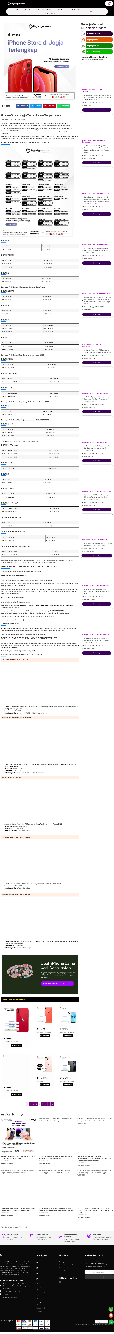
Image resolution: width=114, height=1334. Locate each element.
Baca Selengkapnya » (7, 1163)
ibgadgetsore (93, 40)
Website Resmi (93, 34)
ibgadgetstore (93, 46)
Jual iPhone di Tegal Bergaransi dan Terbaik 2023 (26, 355)
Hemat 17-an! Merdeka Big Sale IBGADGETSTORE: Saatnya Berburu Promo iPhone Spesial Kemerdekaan (94, 1158)
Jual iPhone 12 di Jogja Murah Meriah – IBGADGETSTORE (29, 420)
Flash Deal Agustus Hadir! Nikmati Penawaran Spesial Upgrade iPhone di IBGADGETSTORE (56, 1209)
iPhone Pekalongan (24, 830)
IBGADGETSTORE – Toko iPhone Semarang (32, 713)
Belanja (27, 9)
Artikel (60, 9)
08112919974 (17, 771)
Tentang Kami (75, 9)
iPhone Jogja (23, 1227)
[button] (91, 11)
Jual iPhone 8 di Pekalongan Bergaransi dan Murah (27, 287)
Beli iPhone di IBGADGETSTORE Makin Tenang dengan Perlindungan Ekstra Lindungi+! (18, 1209)
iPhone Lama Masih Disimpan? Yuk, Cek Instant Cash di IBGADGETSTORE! (18, 1157)
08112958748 (17, 886)
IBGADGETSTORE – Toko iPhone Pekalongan (24, 441)
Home (16, 9)
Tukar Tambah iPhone (43, 9)
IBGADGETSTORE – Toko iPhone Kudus (31, 773)
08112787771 (17, 711)
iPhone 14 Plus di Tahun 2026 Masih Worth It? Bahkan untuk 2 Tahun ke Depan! (56, 1157)
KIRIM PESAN (98, 1277)
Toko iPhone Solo (24, 888)
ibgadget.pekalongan (19, 826)
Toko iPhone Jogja (24, 948)
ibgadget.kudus (17, 768)
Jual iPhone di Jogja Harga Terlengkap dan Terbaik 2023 (29, 402)
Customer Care (48, 13)
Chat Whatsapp (93, 51)
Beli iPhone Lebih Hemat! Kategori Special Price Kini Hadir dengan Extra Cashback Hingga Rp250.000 (95, 1210)
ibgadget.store (17, 709)
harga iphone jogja (11, 1227)
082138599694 (18, 828)
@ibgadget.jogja (19, 562)
